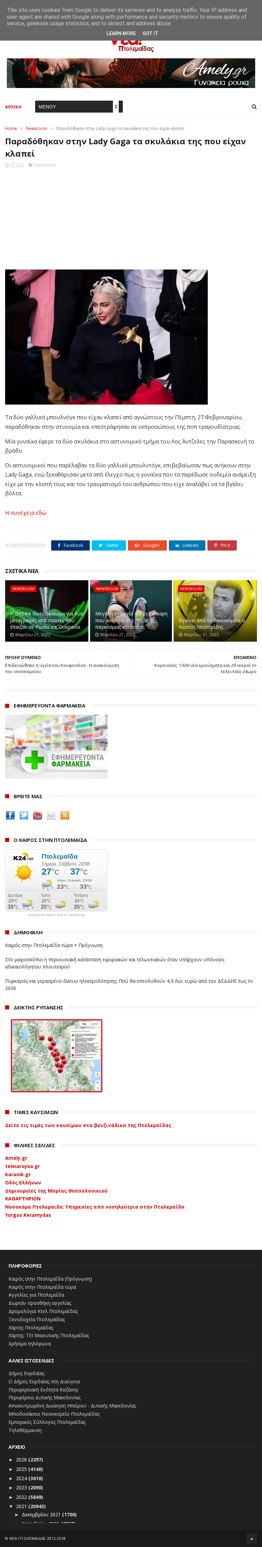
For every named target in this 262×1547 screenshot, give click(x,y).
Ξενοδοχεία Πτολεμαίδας (37, 1319)
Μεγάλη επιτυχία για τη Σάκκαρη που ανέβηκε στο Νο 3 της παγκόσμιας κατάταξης (131, 620)
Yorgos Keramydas (28, 1215)
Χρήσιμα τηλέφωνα (30, 1343)
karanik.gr (18, 1174)
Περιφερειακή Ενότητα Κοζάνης (43, 1389)
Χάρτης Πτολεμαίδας (31, 1327)
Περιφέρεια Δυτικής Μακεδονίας (45, 1397)
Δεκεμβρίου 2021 (42, 1514)
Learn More (121, 33)
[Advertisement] (131, 216)
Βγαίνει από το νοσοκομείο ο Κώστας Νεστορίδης (212, 623)
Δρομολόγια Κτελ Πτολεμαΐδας (43, 1311)
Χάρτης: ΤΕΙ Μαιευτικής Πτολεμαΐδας (49, 1335)
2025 (22, 1469)
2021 (22, 1506)
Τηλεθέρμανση (25, 1430)
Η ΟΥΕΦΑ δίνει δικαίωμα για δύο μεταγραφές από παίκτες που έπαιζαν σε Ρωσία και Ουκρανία (47, 620)
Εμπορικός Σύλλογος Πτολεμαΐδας (47, 1422)
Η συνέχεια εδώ (25, 512)
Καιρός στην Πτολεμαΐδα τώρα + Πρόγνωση (54, 945)
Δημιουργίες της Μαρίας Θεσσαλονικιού (56, 1190)
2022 (22, 1497)
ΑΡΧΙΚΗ (13, 107)
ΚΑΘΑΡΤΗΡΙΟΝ (23, 1198)
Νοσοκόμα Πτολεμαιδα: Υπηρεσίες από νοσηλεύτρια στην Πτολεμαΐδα (95, 1206)
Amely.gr (16, 1158)
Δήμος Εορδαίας (26, 1373)
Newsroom (36, 128)
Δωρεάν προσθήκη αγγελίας (40, 1303)
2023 (22, 1487)
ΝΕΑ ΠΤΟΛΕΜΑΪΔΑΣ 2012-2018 (38, 1538)
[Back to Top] (252, 1538)
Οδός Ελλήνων (23, 1182)
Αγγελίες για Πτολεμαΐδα (36, 1294)
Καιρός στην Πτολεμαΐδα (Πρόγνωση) (50, 1278)
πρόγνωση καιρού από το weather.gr (56, 915)
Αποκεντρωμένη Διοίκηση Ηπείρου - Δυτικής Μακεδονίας (72, 1405)
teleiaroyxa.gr (22, 1166)
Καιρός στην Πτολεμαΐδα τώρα (42, 1287)
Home (11, 128)
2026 (22, 1459)
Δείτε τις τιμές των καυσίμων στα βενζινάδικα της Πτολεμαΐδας (88, 1125)
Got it (150, 33)
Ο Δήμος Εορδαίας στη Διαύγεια (44, 1381)
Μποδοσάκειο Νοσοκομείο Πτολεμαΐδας (54, 1414)
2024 (22, 1478)
